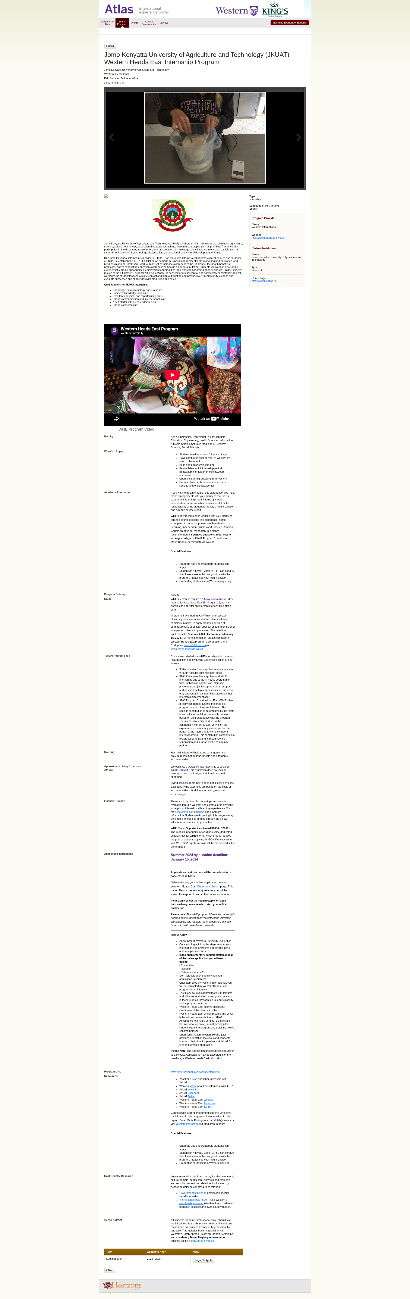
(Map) (122, 82)
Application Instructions (118, 853)
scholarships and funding (189, 812)
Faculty (108, 436)
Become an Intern (208, 886)
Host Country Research (118, 1176)
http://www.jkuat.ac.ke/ (264, 281)
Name (255, 224)
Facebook (193, 1093)
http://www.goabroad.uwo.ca (268, 238)
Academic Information (117, 492)
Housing (109, 752)
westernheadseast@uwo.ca (187, 648)
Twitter (191, 1096)
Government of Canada (192, 1193)
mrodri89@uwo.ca (195, 645)
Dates (107, 598)
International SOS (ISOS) (193, 1199)
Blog (194, 1079)
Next (298, 137)
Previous (111, 137)
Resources (111, 1076)
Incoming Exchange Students (290, 22)
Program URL (112, 1071)
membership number (191, 1203)
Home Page (259, 278)
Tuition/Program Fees (117, 656)
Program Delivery (115, 594)
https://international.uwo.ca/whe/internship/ (195, 1072)
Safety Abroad (113, 1219)
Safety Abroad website (202, 1240)
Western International (188, 1123)
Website (192, 1089)
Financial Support (114, 801)
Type (255, 267)
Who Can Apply (113, 451)
